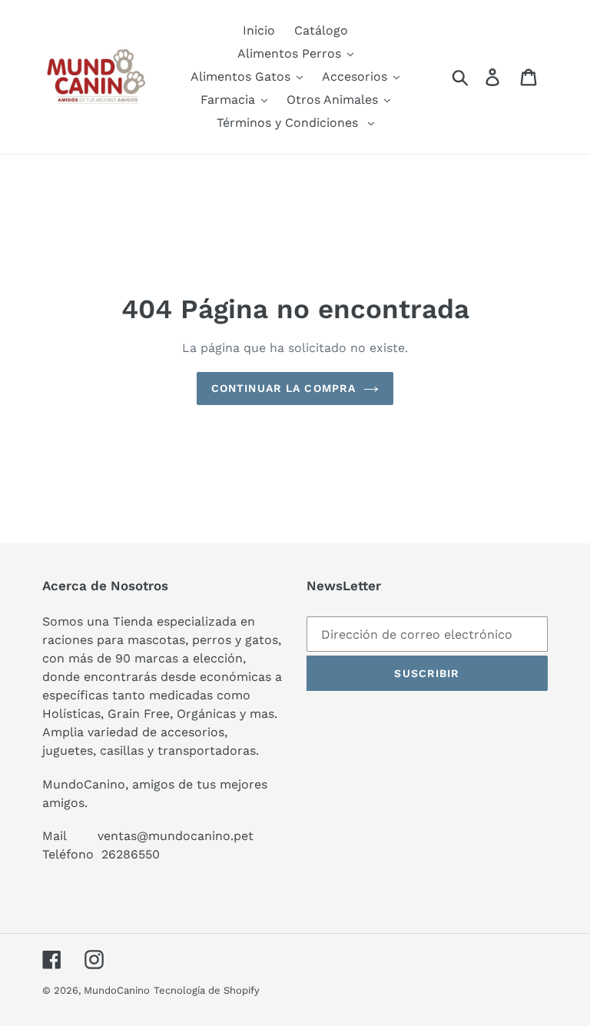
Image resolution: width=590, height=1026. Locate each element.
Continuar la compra (283, 388)
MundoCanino (117, 990)
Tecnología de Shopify (207, 990)
